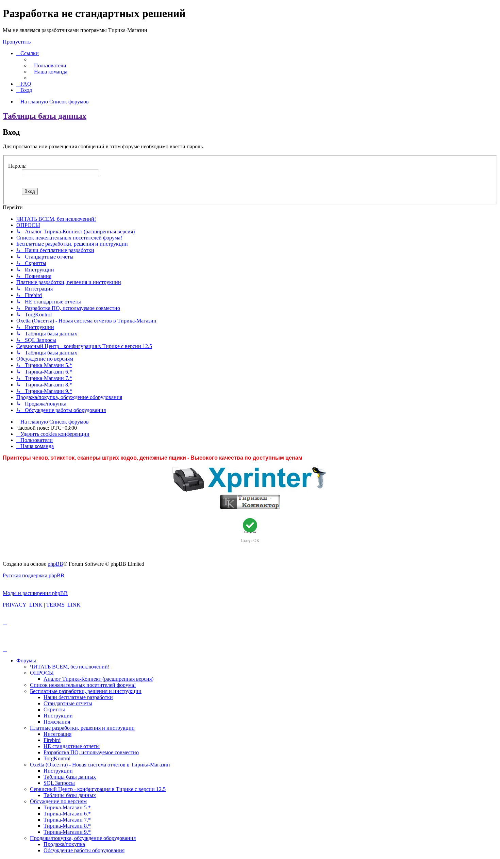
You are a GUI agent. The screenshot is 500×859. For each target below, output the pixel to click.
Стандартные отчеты (68, 703)
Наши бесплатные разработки (78, 697)
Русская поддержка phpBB (33, 575)
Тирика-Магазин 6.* (67, 813)
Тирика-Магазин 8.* (67, 826)
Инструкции (58, 715)
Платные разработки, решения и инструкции (82, 728)
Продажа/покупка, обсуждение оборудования (83, 838)
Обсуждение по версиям (58, 801)
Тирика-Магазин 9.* (67, 832)
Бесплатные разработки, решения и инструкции (85, 691)
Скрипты (54, 709)
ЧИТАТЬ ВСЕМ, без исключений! (70, 667)
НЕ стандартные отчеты (72, 746)
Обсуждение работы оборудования (84, 850)
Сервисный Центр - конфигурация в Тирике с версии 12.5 (98, 789)
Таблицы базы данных (44, 116)
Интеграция (57, 734)
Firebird (52, 740)
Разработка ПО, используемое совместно (91, 752)
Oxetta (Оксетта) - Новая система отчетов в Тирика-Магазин (100, 764)
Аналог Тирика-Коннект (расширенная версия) (98, 679)
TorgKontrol (57, 758)
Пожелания (57, 722)
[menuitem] (48, 65)
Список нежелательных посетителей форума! (83, 685)
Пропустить (17, 42)
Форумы (26, 660)
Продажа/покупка (64, 844)
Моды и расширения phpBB (35, 593)
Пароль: (17, 166)
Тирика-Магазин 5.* (67, 807)
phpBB (55, 564)
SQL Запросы (59, 783)
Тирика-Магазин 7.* (67, 820)
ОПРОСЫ (42, 673)
